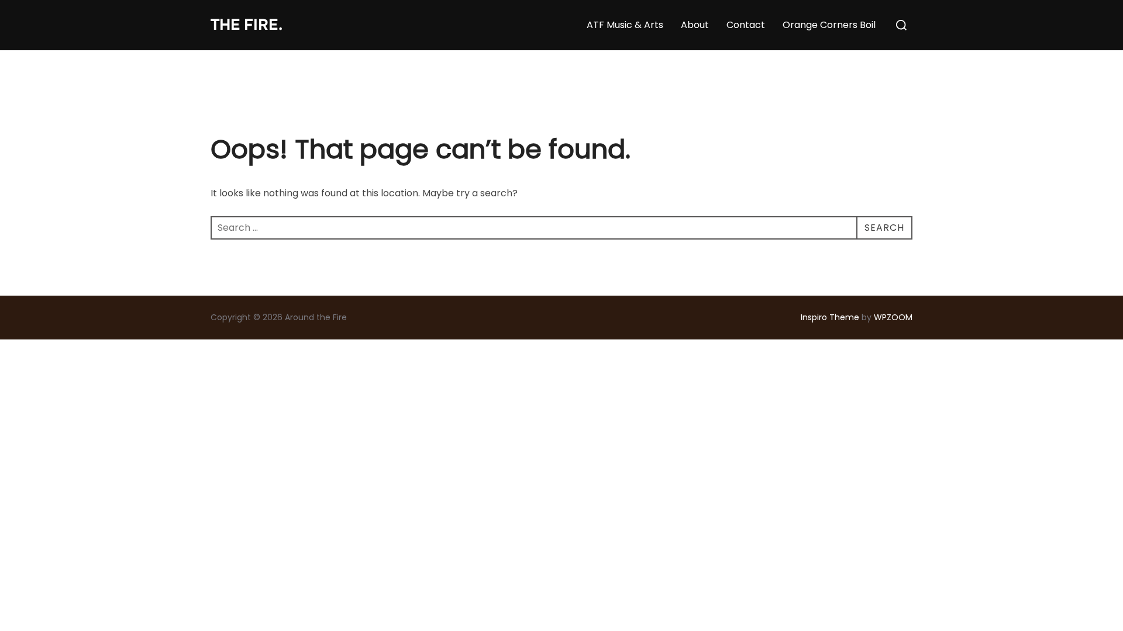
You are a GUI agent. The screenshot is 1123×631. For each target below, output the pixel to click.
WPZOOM (893, 317)
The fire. (247, 24)
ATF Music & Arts (625, 25)
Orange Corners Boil (829, 25)
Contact (745, 25)
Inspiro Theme (830, 317)
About (695, 25)
